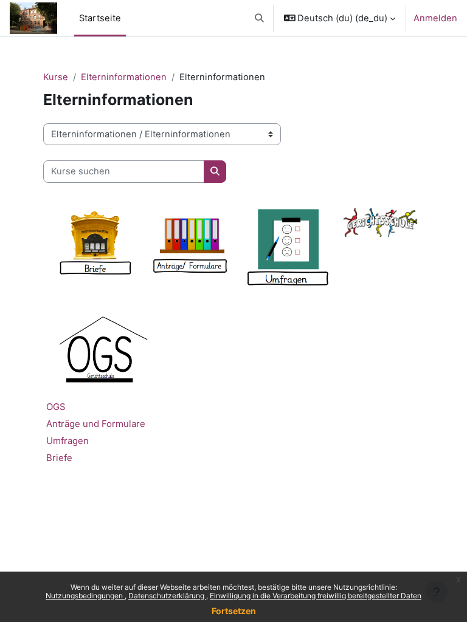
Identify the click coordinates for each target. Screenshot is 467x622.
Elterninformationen (124, 77)
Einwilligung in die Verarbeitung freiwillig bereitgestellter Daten (315, 595)
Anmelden (435, 18)
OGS (56, 406)
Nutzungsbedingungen (85, 595)
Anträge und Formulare (95, 423)
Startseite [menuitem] (100, 18)
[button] (259, 18)
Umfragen (67, 440)
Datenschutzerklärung (167, 595)
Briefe (59, 457)
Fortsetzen (234, 611)
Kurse (55, 77)
